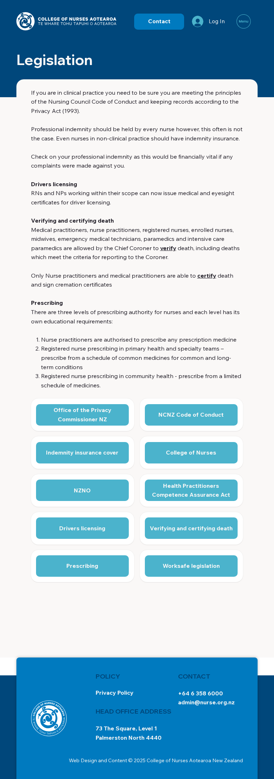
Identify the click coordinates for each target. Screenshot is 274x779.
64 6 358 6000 (202, 693)
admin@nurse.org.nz (206, 702)
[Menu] (244, 21)
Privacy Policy (114, 692)
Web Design (83, 760)
